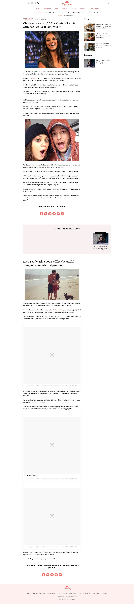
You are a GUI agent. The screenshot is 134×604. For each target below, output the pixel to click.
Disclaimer (42, 593)
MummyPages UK (71, 596)
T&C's (79, 593)
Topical (36, 19)
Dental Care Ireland (69, 15)
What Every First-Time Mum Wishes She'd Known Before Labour (103, 35)
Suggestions (72, 593)
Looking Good (91, 12)
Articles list (43, 19)
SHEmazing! (61, 596)
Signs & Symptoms (50, 12)
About (28, 593)
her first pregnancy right (59, 310)
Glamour (34, 78)
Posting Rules (51, 593)
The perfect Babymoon (30, 475)
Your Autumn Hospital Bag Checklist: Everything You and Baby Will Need (103, 26)
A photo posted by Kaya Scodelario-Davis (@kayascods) (43, 385)
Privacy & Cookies (62, 593)
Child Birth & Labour (79, 12)
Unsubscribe (86, 593)
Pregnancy (39, 12)
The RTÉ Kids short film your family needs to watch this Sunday (103, 62)
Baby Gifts (68, 12)
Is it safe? (60, 12)
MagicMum (104, 593)
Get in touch (95, 593)
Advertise (35, 593)
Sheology (72, 599)
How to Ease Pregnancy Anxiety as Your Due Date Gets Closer (103, 45)
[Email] (58, 213)
